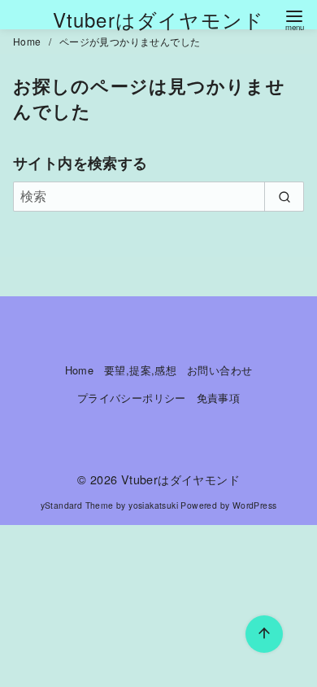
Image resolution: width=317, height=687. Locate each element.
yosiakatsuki (153, 505)
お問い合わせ (219, 370)
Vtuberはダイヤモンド (159, 19)
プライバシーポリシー (131, 397)
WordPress (254, 505)
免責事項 (219, 397)
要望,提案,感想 (140, 370)
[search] (284, 196)
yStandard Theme (77, 505)
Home (28, 41)
